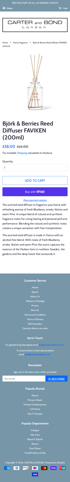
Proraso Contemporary (35, 404)
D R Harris (35, 409)
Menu (9, 8)
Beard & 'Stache (35, 439)
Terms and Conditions (35, 314)
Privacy (35, 305)
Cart (65, 8)
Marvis (35, 395)
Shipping (22, 152)
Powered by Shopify (55, 462)
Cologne (35, 430)
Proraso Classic (35, 400)
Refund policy (35, 323)
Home (5, 42)
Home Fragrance (20, 42)
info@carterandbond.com (51, 344)
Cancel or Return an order (35, 328)
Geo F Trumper (35, 413)
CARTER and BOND (34, 462)
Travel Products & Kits (35, 452)
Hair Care (35, 434)
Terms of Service (35, 319)
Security (35, 310)
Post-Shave (35, 448)
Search (35, 291)
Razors (35, 443)
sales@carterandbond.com (38, 354)
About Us (35, 296)
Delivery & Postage (35, 301)
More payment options (35, 200)
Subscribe (56, 379)
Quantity (7, 161)
